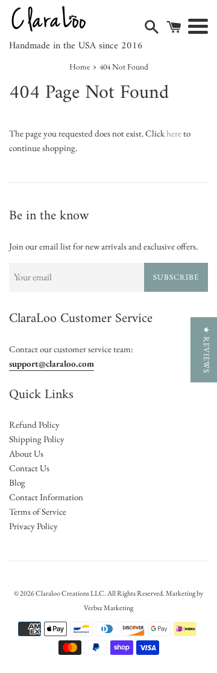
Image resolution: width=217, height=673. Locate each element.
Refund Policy (34, 424)
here (173, 133)
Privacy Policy (33, 526)
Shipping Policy (36, 439)
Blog (17, 482)
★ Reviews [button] (206, 349)
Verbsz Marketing (108, 608)
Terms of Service (37, 511)
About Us (26, 453)
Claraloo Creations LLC (70, 593)
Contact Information (46, 497)
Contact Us (29, 468)
